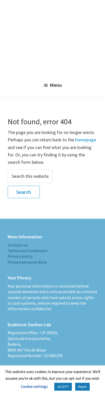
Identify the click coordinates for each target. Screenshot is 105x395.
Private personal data (27, 262)
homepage (85, 140)
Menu (56, 85)
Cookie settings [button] (34, 386)
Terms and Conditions (27, 250)
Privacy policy (20, 256)
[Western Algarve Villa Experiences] (52, 41)
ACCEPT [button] (63, 387)
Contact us (18, 245)
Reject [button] (82, 387)
